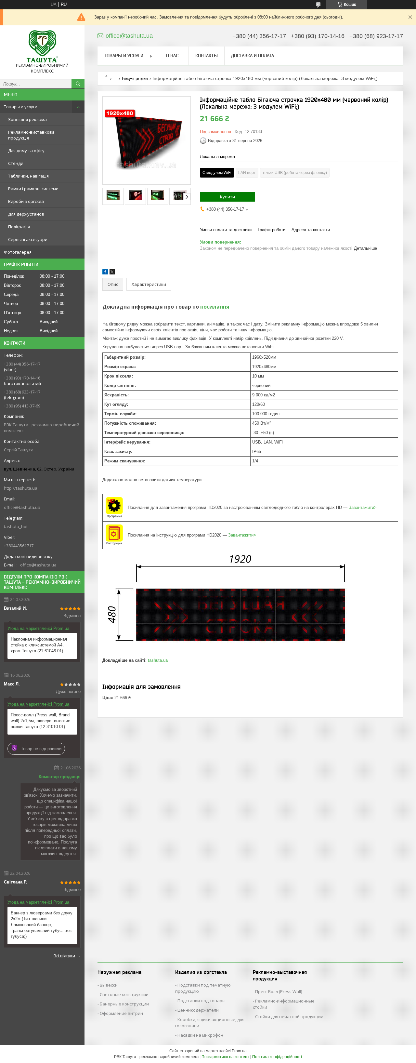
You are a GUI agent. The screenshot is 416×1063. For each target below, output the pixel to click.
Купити (227, 197)
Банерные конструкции (124, 1004)
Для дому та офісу (26, 150)
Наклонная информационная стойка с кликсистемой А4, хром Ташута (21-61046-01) (39, 645)
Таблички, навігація (28, 176)
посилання (214, 306)
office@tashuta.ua (22, 507)
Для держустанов (26, 214)
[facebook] (105, 273)
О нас (172, 55)
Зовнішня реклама (27, 119)
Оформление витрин (121, 1013)
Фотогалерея (18, 252)
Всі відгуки (64, 956)
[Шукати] (78, 84)
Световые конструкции (124, 994)
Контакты (206, 55)
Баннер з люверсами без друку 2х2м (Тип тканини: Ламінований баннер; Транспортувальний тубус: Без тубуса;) (41, 924)
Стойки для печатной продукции (289, 1016)
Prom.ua (239, 1051)
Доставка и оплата (252, 55)
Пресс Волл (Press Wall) (278, 991)
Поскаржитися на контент (225, 1057)
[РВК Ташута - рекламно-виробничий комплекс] (42, 46)
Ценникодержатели (198, 1010)
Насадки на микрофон (200, 1035)
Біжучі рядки (135, 78)
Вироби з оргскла (26, 201)
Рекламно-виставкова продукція (31, 135)
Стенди (15, 163)
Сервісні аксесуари (27, 239)
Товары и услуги (20, 107)
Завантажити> (363, 507)
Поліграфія (19, 227)
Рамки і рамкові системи (33, 189)
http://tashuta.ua (20, 488)
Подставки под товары (201, 1000)
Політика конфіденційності (277, 1057)
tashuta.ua (158, 660)
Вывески (109, 985)
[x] (112, 273)
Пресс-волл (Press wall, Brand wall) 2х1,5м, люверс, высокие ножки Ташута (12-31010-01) (40, 720)
